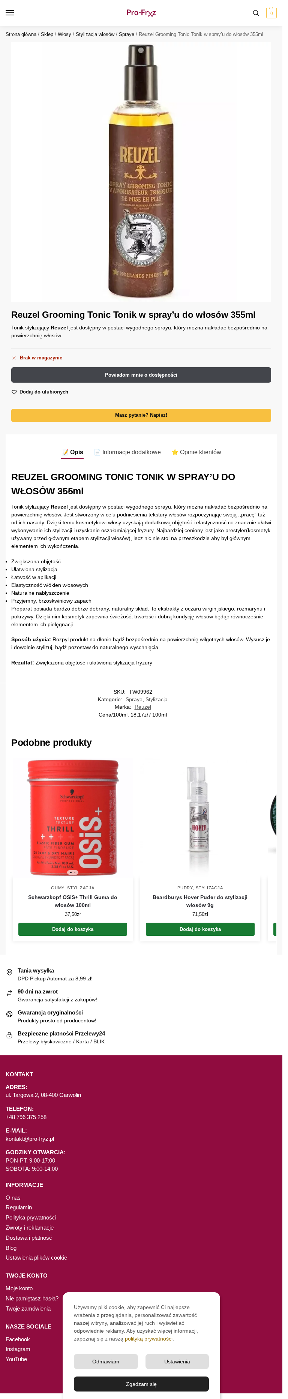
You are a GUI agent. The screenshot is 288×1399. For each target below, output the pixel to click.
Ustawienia (177, 1362)
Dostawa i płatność (29, 1238)
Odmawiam (105, 1362)
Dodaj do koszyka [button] (72, 929)
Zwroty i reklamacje (30, 1228)
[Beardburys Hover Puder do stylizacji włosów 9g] (200, 818)
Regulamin (19, 1207)
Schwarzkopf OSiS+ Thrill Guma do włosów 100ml (72, 901)
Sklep (47, 34)
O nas (13, 1198)
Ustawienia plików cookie (36, 1258)
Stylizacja (157, 699)
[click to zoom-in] (141, 172)
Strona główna (21, 34)
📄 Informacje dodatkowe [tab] (127, 452)
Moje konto (19, 1288)
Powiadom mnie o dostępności (141, 375)
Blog (11, 1248)
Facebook (18, 1339)
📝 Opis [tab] (72, 452)
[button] (270, 13)
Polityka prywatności (31, 1218)
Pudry (185, 888)
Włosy (64, 34)
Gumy (57, 888)
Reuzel (143, 707)
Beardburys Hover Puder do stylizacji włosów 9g (200, 901)
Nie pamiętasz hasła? (32, 1299)
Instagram (18, 1349)
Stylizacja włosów (95, 34)
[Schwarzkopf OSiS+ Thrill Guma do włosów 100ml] (73, 818)
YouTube (16, 1359)
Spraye (126, 34)
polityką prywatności (148, 1339)
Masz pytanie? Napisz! (141, 415)
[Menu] (17, 13)
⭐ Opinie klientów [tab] (196, 452)
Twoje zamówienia (28, 1309)
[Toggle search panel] (256, 13)
